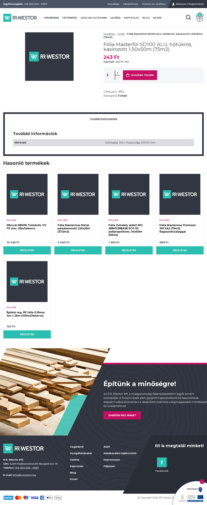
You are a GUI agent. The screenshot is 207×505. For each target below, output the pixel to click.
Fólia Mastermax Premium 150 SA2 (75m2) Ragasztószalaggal (177, 228)
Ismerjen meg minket (122, 415)
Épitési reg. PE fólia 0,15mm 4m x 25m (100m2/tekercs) (26, 314)
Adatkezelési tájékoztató (120, 453)
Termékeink (51, 17)
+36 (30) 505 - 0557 (35, 4)
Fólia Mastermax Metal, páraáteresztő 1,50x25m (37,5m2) (74, 228)
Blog (146, 17)
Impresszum (112, 459)
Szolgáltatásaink (94, 17)
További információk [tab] (103, 118)
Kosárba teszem (142, 75)
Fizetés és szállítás (154, 4)
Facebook (162, 470)
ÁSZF (107, 446)
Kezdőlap (113, 4)
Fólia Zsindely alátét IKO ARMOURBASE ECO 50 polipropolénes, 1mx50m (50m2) (126, 230)
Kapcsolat (131, 17)
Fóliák (121, 33)
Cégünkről (69, 17)
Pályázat (109, 466)
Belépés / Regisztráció (190, 4)
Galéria (115, 17)
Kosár (157, 17)
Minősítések (130, 4)
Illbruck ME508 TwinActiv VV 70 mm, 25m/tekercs (26, 227)
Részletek (27, 250)
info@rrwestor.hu (24, 475)
